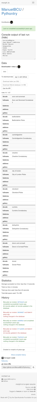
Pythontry (9, 13)
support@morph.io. (9, 379)
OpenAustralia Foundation (23, 397)
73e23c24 (20, 337)
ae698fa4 (20, 321)
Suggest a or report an (21, 391)
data (4, 71)
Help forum (30, 389)
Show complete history (18, 355)
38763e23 (20, 302)
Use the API (6, 88)
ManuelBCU (11, 9)
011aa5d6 (20, 329)
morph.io (6, 2)
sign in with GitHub (21, 77)
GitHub (5, 381)
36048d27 (20, 312)
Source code (29, 387)
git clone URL (6, 364)
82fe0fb (33, 394)
